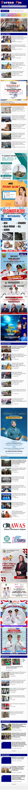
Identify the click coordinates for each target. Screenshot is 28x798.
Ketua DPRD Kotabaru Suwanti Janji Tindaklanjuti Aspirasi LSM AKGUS (19, 55)
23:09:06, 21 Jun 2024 (17, 748)
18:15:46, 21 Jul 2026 (20, 128)
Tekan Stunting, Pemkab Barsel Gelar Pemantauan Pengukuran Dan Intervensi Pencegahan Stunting (19, 744)
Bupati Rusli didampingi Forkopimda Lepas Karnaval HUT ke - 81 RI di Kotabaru (19, 373)
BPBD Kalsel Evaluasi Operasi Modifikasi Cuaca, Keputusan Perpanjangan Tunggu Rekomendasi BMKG (18, 135)
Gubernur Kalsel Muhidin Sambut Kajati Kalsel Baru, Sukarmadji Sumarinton (19, 469)
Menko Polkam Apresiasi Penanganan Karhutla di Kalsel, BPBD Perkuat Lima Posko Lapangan (18, 513)
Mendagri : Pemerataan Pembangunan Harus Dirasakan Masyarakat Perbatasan (18, 768)
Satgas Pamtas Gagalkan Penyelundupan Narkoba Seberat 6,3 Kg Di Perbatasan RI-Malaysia (18, 777)
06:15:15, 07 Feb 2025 (17, 760)
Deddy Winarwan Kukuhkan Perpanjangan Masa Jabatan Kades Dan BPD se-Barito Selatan (19, 726)
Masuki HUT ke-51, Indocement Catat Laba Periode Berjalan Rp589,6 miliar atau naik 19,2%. (19, 117)
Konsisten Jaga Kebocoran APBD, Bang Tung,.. (10, 30)
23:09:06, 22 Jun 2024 (17, 739)
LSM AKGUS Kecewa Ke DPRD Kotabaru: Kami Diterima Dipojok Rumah (19, 46)
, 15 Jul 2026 (12, 699)
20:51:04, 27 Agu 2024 (17, 772)
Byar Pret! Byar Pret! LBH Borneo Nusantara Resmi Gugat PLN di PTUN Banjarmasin (19, 504)
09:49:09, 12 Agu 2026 (20, 110)
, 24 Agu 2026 (19, 41)
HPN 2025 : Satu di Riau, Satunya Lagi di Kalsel (18, 758)
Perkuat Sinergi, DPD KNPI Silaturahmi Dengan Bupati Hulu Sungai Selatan (19, 487)
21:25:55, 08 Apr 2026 (20, 147)
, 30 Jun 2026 (12, 714)
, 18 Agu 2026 (19, 75)
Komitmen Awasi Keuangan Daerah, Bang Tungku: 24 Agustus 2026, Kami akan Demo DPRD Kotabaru (18, 64)
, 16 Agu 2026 (9, 670)
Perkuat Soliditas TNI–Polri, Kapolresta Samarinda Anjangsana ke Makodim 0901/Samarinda (17, 689)
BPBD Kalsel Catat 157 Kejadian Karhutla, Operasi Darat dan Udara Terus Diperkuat (19, 126)
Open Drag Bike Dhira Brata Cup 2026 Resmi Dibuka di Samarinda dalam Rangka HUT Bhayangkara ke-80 (17, 681)
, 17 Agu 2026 (15, 393)
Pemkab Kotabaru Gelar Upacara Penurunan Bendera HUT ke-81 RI (19, 391)
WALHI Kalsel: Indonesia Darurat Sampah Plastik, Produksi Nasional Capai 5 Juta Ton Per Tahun (19, 143)
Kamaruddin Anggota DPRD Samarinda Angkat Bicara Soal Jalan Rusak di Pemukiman (18, 108)
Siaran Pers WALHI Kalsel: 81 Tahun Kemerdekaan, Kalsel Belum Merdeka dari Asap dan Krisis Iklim (19, 462)
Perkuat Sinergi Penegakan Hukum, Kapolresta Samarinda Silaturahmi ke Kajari (17, 697)
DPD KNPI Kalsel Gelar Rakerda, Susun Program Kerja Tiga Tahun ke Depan (19, 495)
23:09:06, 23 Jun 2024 (17, 730)
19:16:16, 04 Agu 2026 (21, 119)
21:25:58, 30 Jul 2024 (16, 781)
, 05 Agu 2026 (15, 506)
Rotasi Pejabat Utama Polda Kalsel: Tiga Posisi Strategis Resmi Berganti (18, 478)
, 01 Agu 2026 (15, 516)
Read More (14, 750)
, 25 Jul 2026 (12, 684)
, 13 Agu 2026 (15, 472)
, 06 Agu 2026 (15, 480)
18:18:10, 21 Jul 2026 (20, 138)
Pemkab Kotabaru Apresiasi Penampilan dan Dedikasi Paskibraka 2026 (18, 73)
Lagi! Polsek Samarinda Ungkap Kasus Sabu (17, 704)
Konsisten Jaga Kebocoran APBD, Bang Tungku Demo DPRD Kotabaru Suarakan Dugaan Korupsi (19, 38)
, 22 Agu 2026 (19, 67)
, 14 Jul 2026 (12, 692)
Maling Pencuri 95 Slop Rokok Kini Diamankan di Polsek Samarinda (16, 712)
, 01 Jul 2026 (12, 706)
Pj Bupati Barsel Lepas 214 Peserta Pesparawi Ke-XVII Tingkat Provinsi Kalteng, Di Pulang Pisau (19, 735)
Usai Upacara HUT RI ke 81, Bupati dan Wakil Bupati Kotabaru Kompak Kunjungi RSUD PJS (19, 400)
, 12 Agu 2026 (12, 676)
